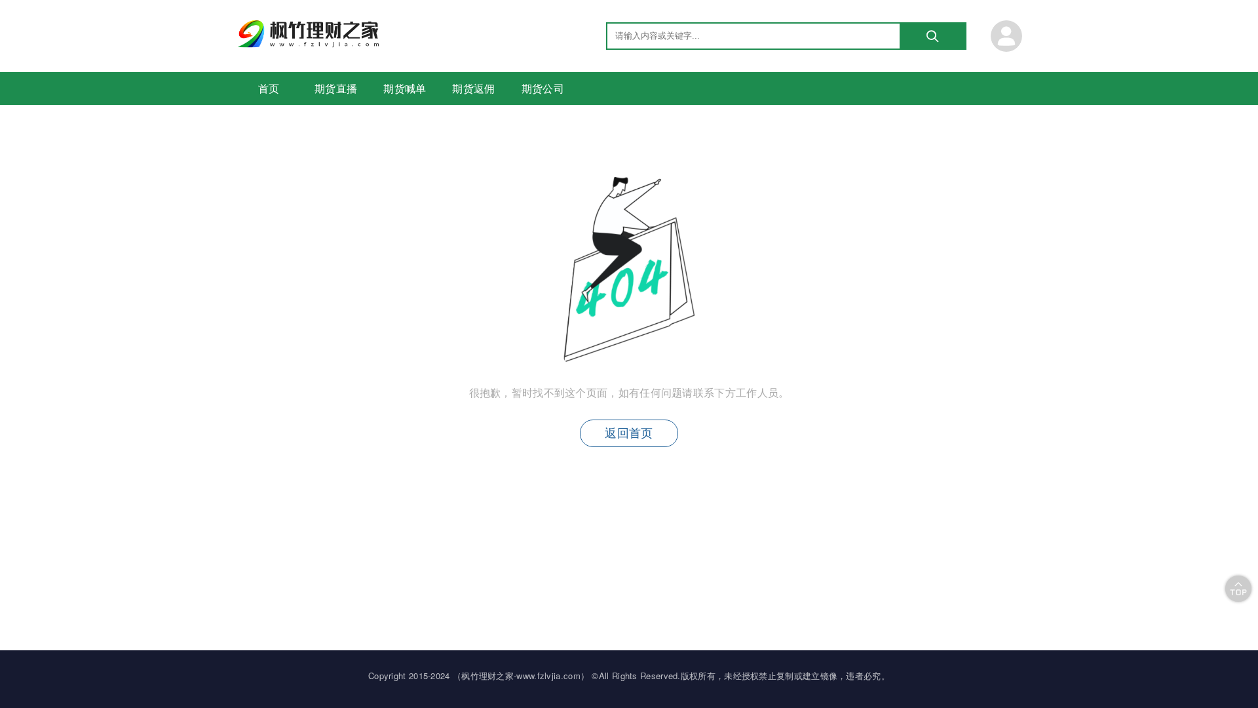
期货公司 (543, 88)
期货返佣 (473, 88)
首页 (269, 88)
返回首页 (629, 433)
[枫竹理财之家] (310, 43)
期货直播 (335, 88)
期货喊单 (404, 88)
